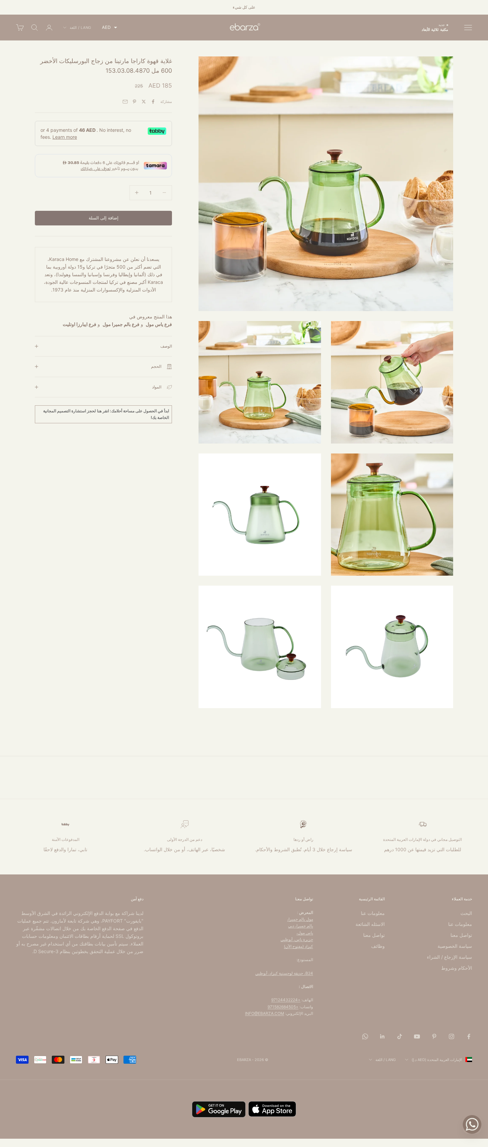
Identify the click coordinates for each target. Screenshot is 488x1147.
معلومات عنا (460, 924)
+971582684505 (283, 1006)
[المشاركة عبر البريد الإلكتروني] (125, 101)
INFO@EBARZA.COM (264, 1013)
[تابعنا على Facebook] (468, 1036)
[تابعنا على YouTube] (417, 1036)
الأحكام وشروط (456, 968)
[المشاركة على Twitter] (143, 101)
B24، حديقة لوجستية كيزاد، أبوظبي (284, 973)
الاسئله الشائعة (370, 924)
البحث (466, 913)
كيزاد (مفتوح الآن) (298, 946)
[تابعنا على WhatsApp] (365, 1036)
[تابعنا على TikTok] (399, 1036)
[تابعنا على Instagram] (451, 1036)
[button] (109, 27)
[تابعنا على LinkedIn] (382, 1036)
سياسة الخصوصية (455, 946)
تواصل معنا (461, 935)
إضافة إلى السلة (104, 217)
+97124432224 (285, 999)
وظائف (378, 946)
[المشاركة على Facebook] (153, 101)
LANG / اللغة (80, 27)
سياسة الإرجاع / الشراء (449, 957)
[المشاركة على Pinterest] (134, 101)
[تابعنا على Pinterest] (434, 1036)
